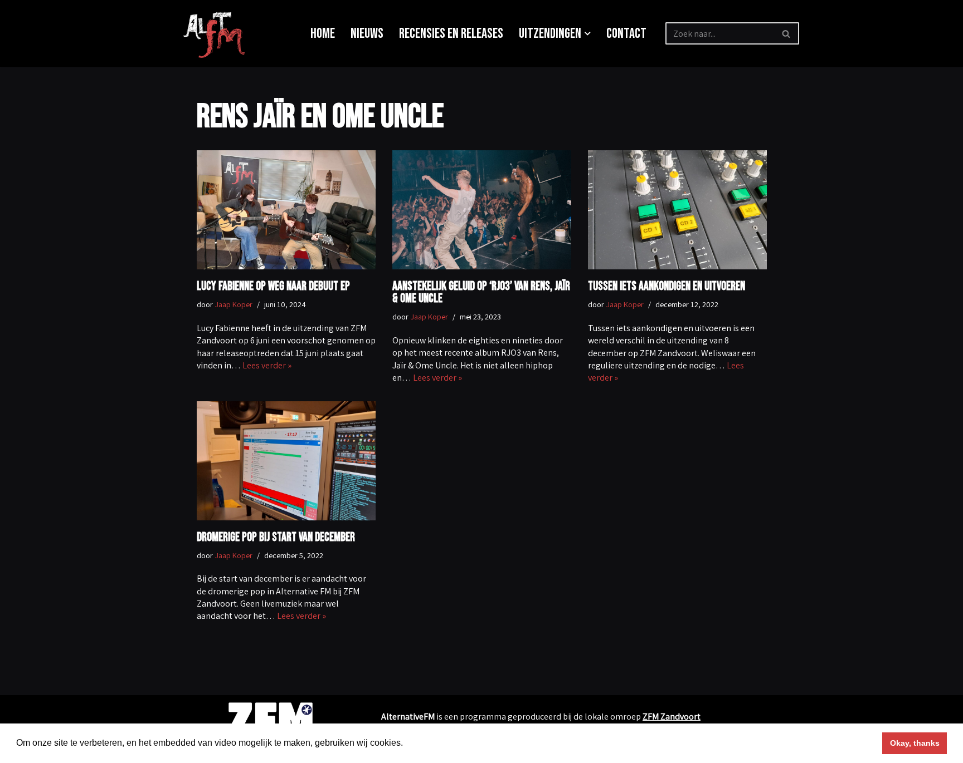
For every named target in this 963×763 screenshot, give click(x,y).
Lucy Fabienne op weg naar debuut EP (273, 286)
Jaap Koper (233, 304)
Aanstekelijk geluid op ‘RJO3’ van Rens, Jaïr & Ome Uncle (481, 292)
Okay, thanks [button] (915, 743)
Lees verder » (266, 365)
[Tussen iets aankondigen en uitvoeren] (677, 209)
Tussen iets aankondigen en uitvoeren (666, 286)
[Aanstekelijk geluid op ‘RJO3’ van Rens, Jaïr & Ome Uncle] (481, 209)
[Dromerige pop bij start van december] (286, 460)
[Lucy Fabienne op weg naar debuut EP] (286, 209)
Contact (626, 33)
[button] (587, 33)
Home (322, 33)
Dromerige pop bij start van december (276, 537)
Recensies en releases (451, 33)
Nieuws (367, 33)
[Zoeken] (786, 33)
